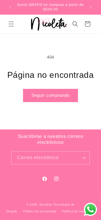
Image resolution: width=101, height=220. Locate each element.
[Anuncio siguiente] (90, 7)
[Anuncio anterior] (10, 7)
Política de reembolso (78, 211)
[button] (11, 24)
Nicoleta (46, 204)
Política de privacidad (39, 211)
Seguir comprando (50, 95)
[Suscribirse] (83, 157)
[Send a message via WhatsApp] (90, 209)
